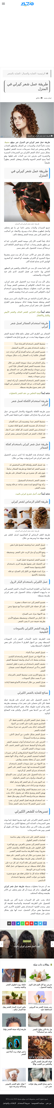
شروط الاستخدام (24, 1103)
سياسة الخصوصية (37, 1103)
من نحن (48, 1103)
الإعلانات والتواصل (9, 1103)
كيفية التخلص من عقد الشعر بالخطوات (25, 393)
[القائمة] (3, 4)
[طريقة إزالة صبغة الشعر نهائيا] (14, 1020)
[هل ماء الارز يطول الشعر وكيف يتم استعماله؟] (40, 1020)
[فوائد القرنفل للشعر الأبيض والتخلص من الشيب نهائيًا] (40, 1047)
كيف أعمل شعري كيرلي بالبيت (28, 494)
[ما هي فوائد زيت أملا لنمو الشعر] (14, 1042)
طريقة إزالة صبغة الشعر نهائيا (14, 1029)
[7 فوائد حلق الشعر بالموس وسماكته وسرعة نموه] (14, 1074)
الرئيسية (41, 73)
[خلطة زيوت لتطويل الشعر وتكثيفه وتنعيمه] (14, 975)
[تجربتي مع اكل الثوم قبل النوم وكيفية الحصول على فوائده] (40, 975)
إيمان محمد (47, 98)
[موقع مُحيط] (27, 3)
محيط (7, 142)
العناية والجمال (29, 73)
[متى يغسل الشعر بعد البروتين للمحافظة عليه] (40, 998)
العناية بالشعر (13, 73)
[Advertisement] (27, 37)
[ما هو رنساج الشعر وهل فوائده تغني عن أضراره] (40, 1074)
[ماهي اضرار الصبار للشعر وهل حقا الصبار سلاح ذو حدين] (14, 998)
